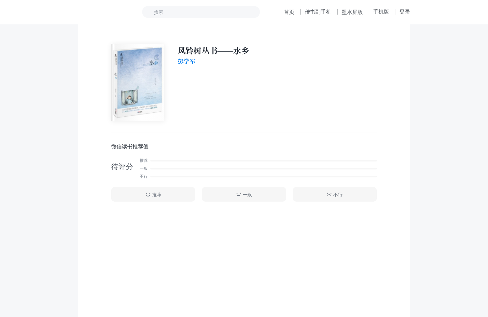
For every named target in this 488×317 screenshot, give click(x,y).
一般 (247, 194)
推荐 (156, 194)
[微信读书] (100, 12)
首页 (289, 12)
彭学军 (187, 61)
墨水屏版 (352, 12)
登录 (404, 11)
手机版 (381, 11)
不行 (338, 194)
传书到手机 (318, 11)
